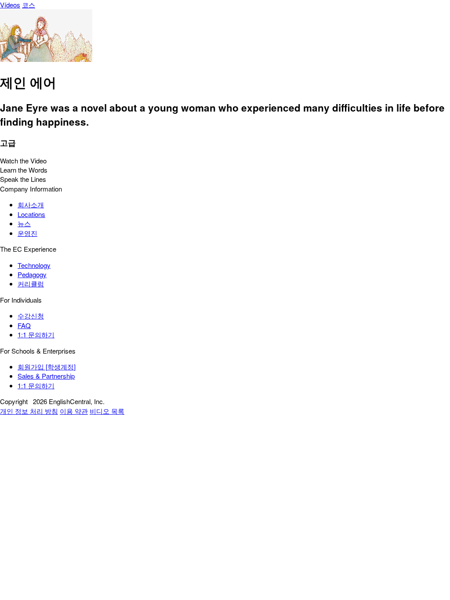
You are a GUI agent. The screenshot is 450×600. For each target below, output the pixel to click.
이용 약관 (74, 411)
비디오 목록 (107, 411)
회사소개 (31, 204)
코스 (28, 4)
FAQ (24, 325)
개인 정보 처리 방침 (29, 411)
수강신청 (31, 315)
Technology (34, 265)
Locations (31, 214)
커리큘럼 (31, 283)
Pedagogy (32, 274)
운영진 (27, 233)
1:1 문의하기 (36, 334)
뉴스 (24, 223)
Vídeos (10, 4)
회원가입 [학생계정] (47, 366)
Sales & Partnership (46, 375)
